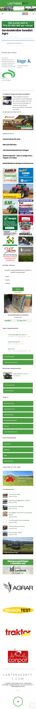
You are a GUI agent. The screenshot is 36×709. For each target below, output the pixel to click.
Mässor (6, 426)
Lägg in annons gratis (11, 362)
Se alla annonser (9, 356)
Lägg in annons (9, 390)
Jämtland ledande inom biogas (16, 150)
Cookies (18, 690)
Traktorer (7, 444)
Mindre (8, 283)
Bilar (5, 455)
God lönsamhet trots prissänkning (19, 520)
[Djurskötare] (9, 62)
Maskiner (7, 449)
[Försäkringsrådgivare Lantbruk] (24, 61)
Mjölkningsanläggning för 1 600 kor (19, 500)
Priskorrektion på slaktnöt (17, 526)
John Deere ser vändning (16, 506)
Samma (8, 280)
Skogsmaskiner (8, 461)
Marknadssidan (8, 414)
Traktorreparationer (10, 432)
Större (7, 276)
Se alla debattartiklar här (11, 112)
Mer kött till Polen (10, 145)
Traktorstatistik (9, 409)
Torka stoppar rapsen (15, 532)
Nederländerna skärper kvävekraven (18, 163)
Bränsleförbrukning (10, 420)
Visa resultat (18, 292)
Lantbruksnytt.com (18, 677)
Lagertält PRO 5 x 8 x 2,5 (20, 374)
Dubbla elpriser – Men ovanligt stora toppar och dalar (17, 157)
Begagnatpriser (9, 403)
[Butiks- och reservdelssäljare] (8, 73)
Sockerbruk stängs (14, 494)
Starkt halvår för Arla (11, 139)
